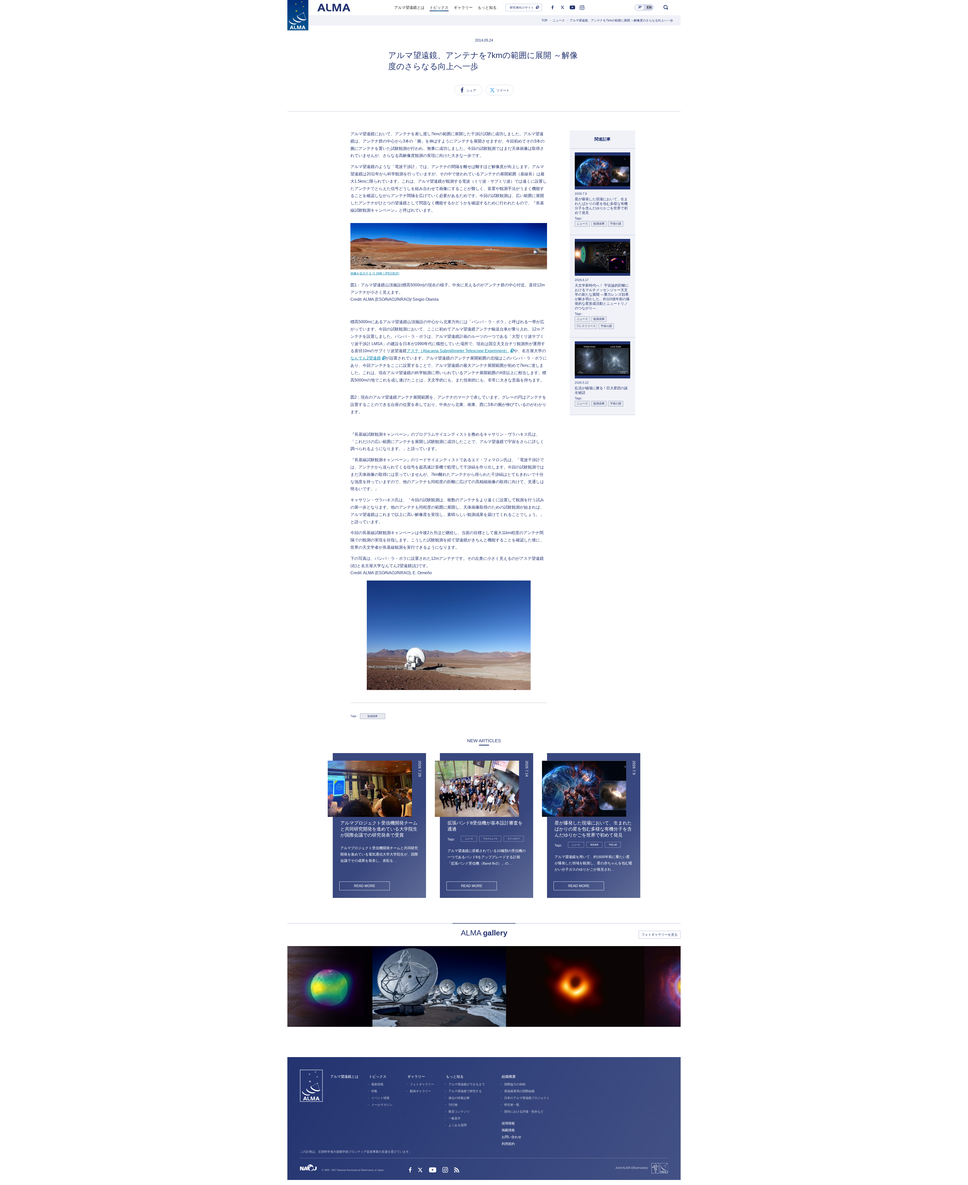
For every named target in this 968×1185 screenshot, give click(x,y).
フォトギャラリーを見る (660, 934)
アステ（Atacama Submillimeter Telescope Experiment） (458, 351)
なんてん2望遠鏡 (365, 358)
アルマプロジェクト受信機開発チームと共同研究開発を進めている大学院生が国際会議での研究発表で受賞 (378, 829)
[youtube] (572, 7)
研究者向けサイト (522, 7)
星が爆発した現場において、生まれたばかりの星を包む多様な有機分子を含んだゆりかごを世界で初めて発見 (593, 829)
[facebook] (552, 7)
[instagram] (582, 7)
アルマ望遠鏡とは (344, 1076)
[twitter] (562, 7)
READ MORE (364, 886)
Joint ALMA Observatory (631, 1168)
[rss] (456, 1170)
